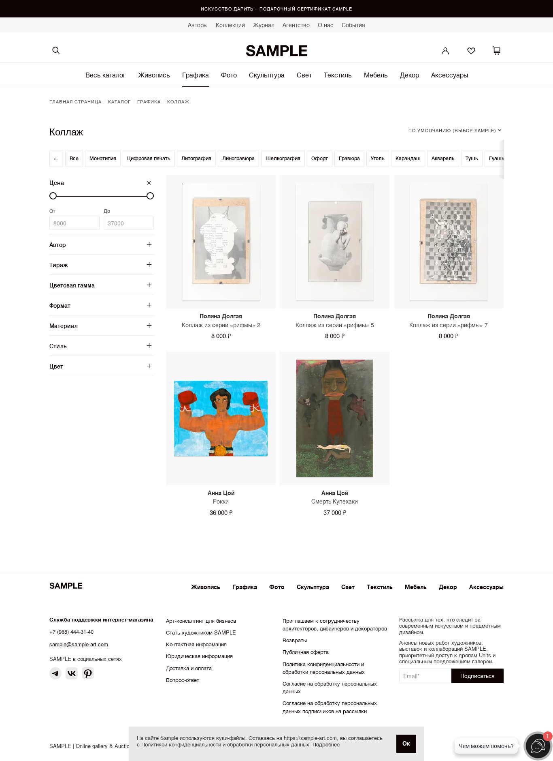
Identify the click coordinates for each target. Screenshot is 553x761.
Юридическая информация (199, 656)
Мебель (376, 74)
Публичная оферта (306, 652)
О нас (326, 25)
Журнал (263, 25)
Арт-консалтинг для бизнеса (201, 620)
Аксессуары (449, 74)
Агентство (296, 25)
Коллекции (230, 25)
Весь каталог (105, 74)
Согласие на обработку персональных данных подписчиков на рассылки (330, 706)
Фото (229, 74)
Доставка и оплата (189, 668)
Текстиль (338, 74)
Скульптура (267, 74)
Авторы (198, 25)
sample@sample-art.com (78, 644)
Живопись (154, 74)
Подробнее (326, 744)
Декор (409, 74)
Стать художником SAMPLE (201, 632)
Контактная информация (196, 644)
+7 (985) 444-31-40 (71, 631)
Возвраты (295, 640)
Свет (304, 74)
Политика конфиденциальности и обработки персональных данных (324, 667)
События (353, 25)
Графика (195, 74)
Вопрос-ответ (182, 680)
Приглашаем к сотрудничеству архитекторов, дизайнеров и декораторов (335, 624)
